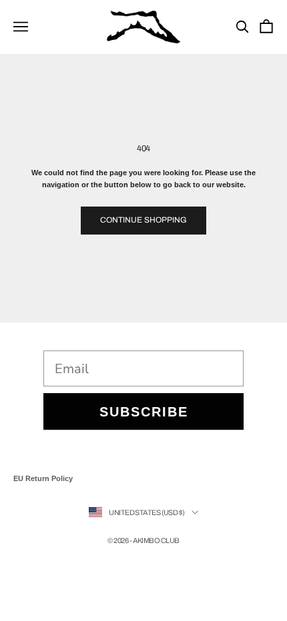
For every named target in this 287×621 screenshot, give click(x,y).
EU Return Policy (43, 478)
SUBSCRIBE (143, 411)
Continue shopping (143, 220)
